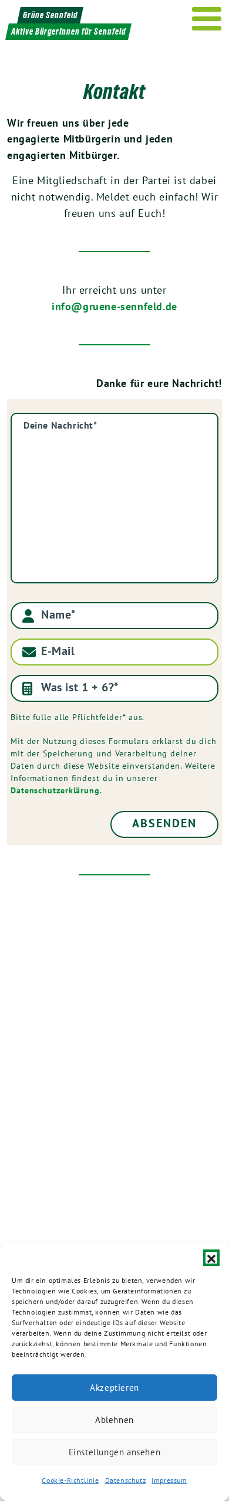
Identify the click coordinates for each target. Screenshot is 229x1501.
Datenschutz (125, 1480)
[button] (211, 1258)
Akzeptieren (114, 1387)
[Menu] (207, 19)
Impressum (169, 1480)
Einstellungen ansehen (115, 1452)
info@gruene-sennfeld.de (114, 306)
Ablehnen (114, 1419)
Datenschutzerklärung (55, 790)
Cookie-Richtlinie (70, 1480)
